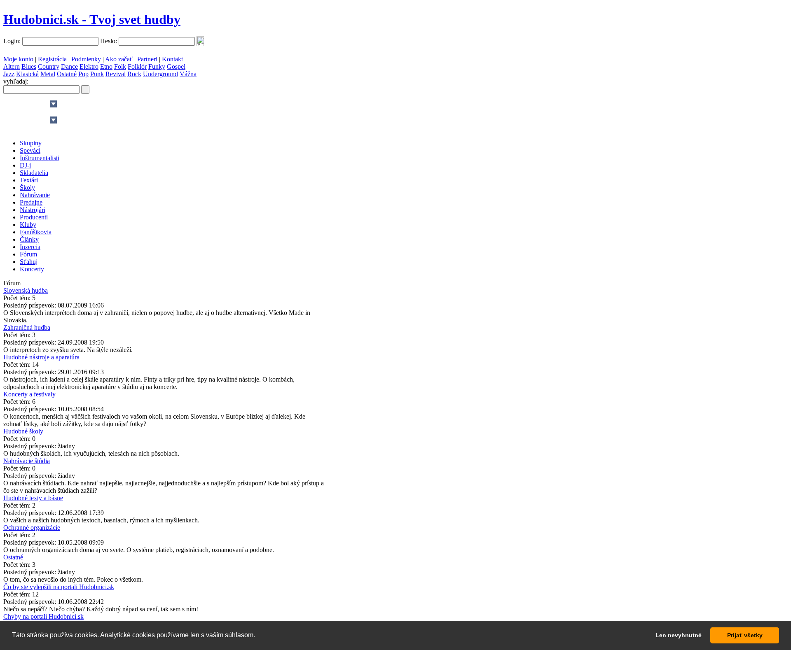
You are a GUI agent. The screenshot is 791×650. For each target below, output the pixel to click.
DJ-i (25, 165)
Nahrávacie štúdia (26, 460)
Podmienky (86, 59)
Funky (156, 66)
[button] (258, 636)
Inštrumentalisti (39, 157)
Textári (29, 180)
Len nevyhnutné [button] (678, 635)
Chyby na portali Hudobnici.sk (43, 616)
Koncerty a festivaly (29, 394)
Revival (115, 73)
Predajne (31, 202)
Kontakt (172, 59)
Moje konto (18, 59)
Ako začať (119, 59)
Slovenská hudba (25, 290)
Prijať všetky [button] (745, 635)
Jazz (8, 73)
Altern (11, 66)
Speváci (30, 150)
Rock (134, 73)
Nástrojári (32, 209)
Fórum (28, 254)
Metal (47, 73)
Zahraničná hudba (26, 327)
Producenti (34, 217)
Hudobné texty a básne (33, 497)
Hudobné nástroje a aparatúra (41, 357)
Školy (27, 187)
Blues (28, 66)
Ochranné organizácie (31, 527)
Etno (106, 66)
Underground (160, 73)
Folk (120, 66)
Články (29, 239)
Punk (97, 73)
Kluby (28, 224)
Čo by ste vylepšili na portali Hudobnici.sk (58, 586)
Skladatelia (34, 172)
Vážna (188, 73)
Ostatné (67, 73)
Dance (69, 66)
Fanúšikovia (35, 231)
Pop (83, 73)
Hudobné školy (23, 431)
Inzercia (30, 246)
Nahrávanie (35, 194)
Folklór (137, 66)
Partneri (148, 59)
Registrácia (53, 59)
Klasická (27, 73)
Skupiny (31, 143)
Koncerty (32, 269)
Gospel (176, 66)
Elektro (89, 66)
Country (48, 66)
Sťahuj (28, 261)
